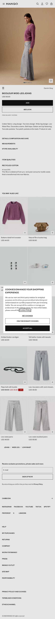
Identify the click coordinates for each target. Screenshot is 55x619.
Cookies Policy (25, 310)
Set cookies (27, 316)
